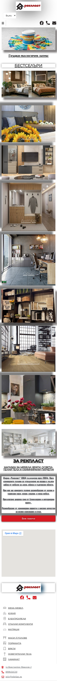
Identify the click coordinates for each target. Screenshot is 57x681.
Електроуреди (17, 618)
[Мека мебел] (4, 607)
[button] (3, 23)
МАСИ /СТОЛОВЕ (17, 638)
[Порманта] (4, 643)
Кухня (12, 613)
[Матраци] (4, 629)
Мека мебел (15, 608)
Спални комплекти (20, 624)
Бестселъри (28, 65)
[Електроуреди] (4, 618)
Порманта (14, 643)
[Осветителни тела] (4, 653)
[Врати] (4, 648)
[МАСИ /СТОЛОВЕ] (4, 637)
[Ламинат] (4, 659)
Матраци (13, 629)
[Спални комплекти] (4, 623)
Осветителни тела (20, 654)
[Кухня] (4, 613)
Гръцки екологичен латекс (29, 55)
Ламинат (14, 659)
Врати (12, 648)
